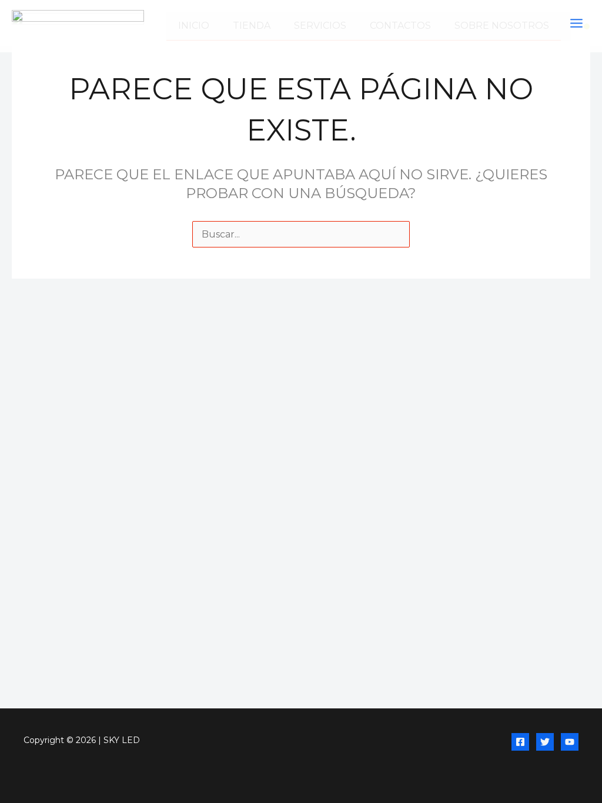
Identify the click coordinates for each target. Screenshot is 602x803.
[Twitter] (545, 742)
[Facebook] (520, 742)
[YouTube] (569, 742)
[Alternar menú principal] (576, 23)
